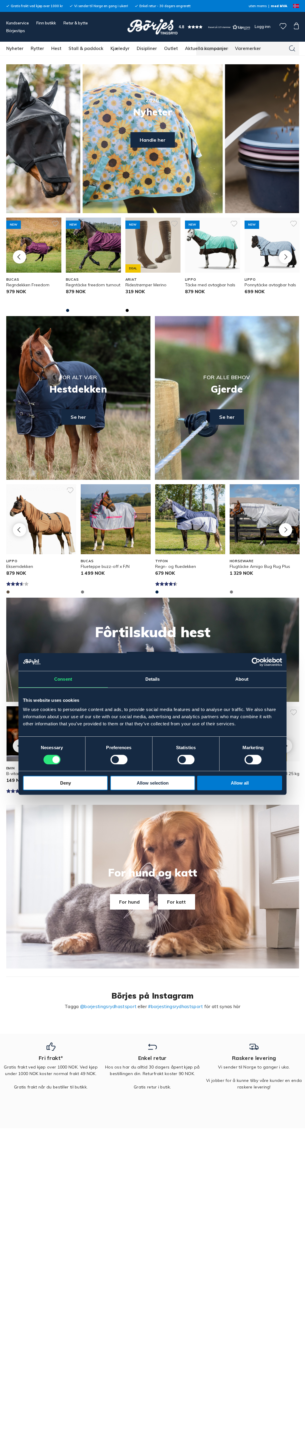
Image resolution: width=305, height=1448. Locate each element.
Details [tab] (152, 679)
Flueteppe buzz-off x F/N (105, 566)
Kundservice (17, 23)
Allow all (240, 782)
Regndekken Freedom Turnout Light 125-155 (27, 287)
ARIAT (131, 279)
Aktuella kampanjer (206, 48)
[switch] (119, 759)
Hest (56, 48)
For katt (176, 902)
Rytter (37, 48)
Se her (78, 417)
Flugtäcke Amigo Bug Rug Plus (260, 566)
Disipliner (147, 48)
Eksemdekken (19, 566)
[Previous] (19, 257)
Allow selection (153, 782)
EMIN (10, 768)
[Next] (285, 257)
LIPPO (190, 279)
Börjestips (15, 30)
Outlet (171, 48)
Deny (65, 782)
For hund (129, 902)
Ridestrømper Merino (145, 285)
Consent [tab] (63, 679)
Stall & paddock (86, 48)
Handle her (153, 140)
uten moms (258, 6)
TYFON (161, 561)
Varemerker (248, 48)
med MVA (279, 6)
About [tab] (241, 679)
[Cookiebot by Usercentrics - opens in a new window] (256, 661)
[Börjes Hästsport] (152, 27)
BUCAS (12, 279)
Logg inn (262, 26)
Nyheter (15, 48)
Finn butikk (46, 23)
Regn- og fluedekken (175, 566)
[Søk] (292, 48)
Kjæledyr (120, 48)
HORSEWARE (241, 561)
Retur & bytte (75, 23)
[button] (214, 27)
